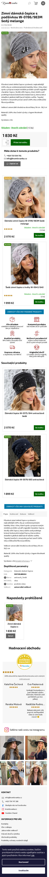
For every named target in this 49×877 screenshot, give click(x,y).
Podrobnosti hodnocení (33, 28)
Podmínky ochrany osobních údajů (14, 840)
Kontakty (4, 824)
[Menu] (43, 3)
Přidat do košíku (20, 142)
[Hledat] (29, 3)
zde (32, 855)
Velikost (31, 514)
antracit (17, 577)
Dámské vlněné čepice (23, 571)
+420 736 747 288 (11, 801)
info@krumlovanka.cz (17, 158)
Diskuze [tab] (23, 514)
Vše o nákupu (6, 827)
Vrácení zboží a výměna (10, 834)
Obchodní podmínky (9, 837)
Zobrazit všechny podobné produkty (24, 312)
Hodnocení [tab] (14, 514)
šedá (24, 577)
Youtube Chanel (11, 813)
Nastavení (23, 862)
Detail (10, 636)
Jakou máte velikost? (9, 830)
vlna (16, 580)
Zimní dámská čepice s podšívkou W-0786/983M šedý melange (14, 625)
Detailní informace (23, 561)
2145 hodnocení (24, 679)
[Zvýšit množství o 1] (8, 140)
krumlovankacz (11, 809)
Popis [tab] (6, 514)
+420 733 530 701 (14, 155)
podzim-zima (19, 584)
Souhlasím (24, 870)
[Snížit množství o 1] (8, 143)
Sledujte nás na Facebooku (15, 805)
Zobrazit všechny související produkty (24, 506)
